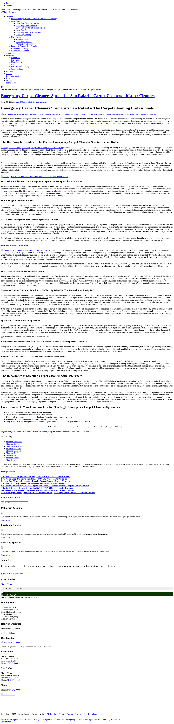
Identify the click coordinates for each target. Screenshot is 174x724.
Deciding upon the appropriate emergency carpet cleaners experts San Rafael (32, 147)
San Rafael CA (87, 432)
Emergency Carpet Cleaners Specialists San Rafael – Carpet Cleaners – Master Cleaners (78, 95)
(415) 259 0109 (13, 680)
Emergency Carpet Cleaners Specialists (22, 432)
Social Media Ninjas (50, 714)
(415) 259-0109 (54, 10)
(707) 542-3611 (25, 10)
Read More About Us (12, 573)
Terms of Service (66, 714)
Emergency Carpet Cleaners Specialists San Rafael (59, 432)
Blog (3, 87)
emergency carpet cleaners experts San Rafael (107, 123)
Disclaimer (92, 714)
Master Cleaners (7, 584)
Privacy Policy (80, 714)
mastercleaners (41, 102)
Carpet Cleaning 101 (23, 102)
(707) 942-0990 (72, 10)
